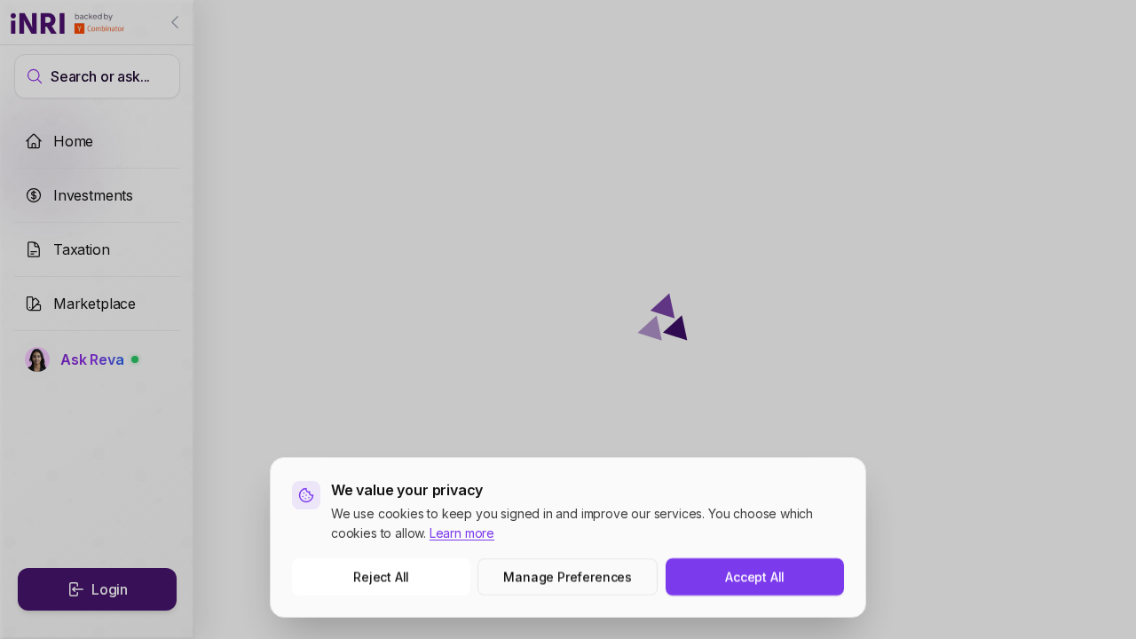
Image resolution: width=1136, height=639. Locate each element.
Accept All (755, 576)
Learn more (462, 532)
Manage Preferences (568, 576)
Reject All (381, 576)
